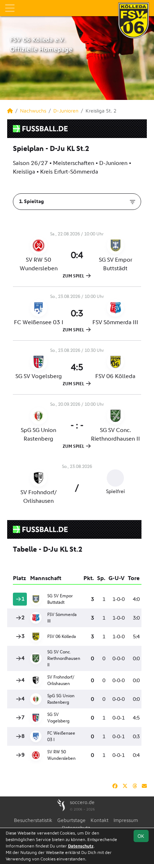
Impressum (126, 820)
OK (141, 836)
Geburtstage (71, 820)
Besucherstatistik (33, 820)
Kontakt (100, 820)
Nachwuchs (33, 110)
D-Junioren (65, 110)
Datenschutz (80, 846)
